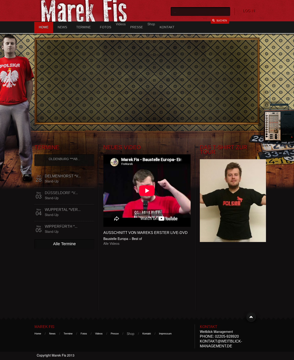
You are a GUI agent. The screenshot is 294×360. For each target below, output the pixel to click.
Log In (249, 11)
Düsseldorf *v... (61, 193)
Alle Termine (64, 244)
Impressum (165, 333)
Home (43, 27)
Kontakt (167, 27)
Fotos (105, 27)
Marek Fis (44, 327)
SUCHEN (221, 20)
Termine (83, 27)
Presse (136, 27)
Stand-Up (52, 181)
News (62, 27)
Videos (99, 333)
